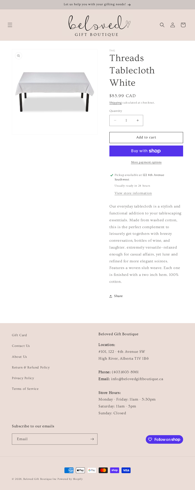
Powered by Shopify (70, 479)
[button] (10, 25)
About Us (19, 357)
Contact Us (21, 346)
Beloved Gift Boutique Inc (40, 479)
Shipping (115, 102)
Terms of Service (25, 389)
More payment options (146, 162)
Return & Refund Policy (31, 367)
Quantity (115, 111)
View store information (133, 193)
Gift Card (19, 335)
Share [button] (118, 296)
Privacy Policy (23, 378)
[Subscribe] (92, 439)
